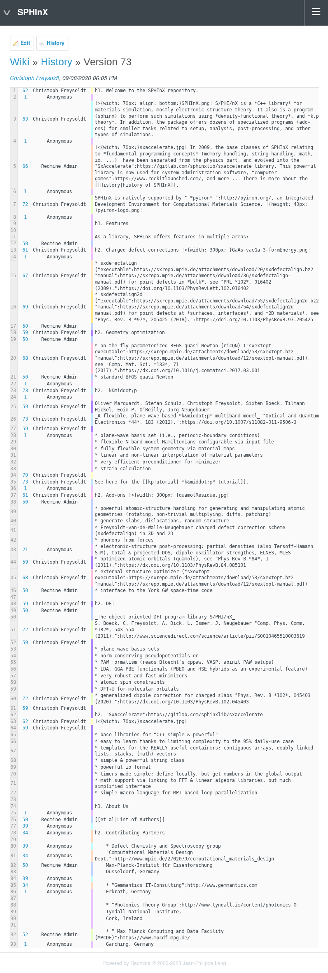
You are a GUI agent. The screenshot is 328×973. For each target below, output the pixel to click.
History (55, 42)
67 (25, 275)
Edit (25, 42)
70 (25, 475)
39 (25, 826)
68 (25, 358)
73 (25, 390)
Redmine (140, 963)
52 (25, 934)
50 (25, 243)
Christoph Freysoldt (34, 78)
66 (25, 166)
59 (25, 332)
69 (25, 307)
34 (25, 833)
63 (25, 119)
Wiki (20, 61)
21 (25, 549)
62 (25, 90)
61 (25, 250)
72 (25, 204)
